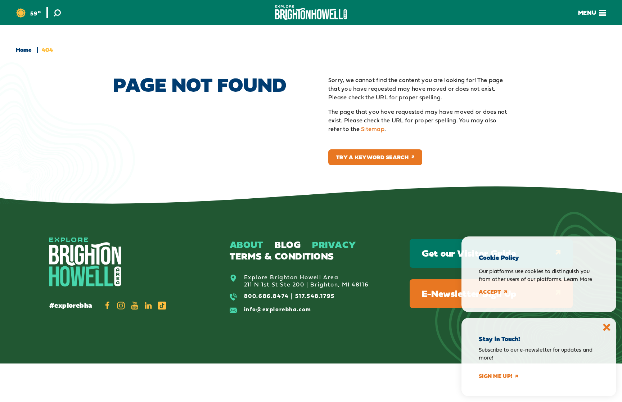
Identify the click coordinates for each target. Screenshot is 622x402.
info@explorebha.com (277, 309)
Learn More (578, 279)
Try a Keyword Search (372, 157)
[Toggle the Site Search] (57, 13)
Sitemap (372, 129)
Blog (288, 245)
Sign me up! (495, 376)
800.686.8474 (266, 296)
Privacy (334, 245)
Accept (490, 292)
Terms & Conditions (282, 256)
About (246, 245)
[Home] (311, 12)
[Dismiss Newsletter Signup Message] (606, 327)
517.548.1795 (315, 296)
